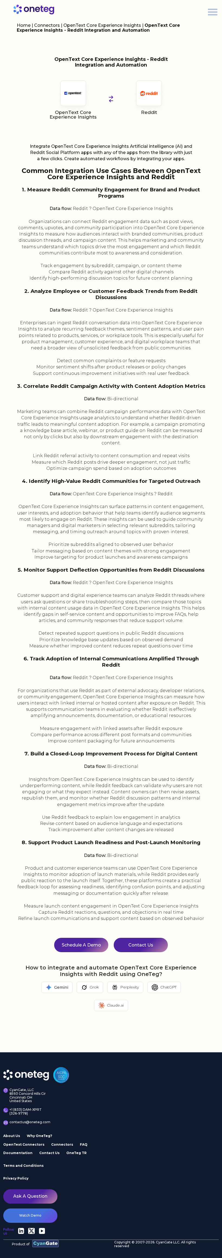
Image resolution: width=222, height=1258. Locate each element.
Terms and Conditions (23, 1166)
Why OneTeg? (39, 1136)
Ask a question (30, 1196)
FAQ (83, 1144)
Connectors (47, 25)
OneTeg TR (76, 1153)
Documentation (17, 1153)
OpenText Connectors (23, 1144)
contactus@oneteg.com (28, 1122)
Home (24, 25)
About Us (11, 1136)
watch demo (30, 1215)
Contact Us (140, 945)
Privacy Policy (15, 1178)
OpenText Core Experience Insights (102, 25)
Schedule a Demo (81, 945)
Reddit (149, 112)
